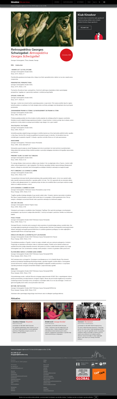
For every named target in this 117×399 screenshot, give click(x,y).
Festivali (46, 371)
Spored (56, 2)
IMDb (12, 65)
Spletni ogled (47, 382)
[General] (91, 310)
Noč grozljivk (47, 379)
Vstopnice (80, 2)
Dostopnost (14, 374)
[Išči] (99, 2)
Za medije (46, 389)
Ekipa (45, 361)
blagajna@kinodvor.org (19, 355)
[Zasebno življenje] (26, 310)
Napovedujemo (68, 2)
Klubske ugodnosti (15, 379)
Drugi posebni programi (50, 384)
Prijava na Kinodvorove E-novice (19, 376)
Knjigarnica (13, 387)
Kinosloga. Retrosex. (49, 378)
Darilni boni (14, 377)
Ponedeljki (46, 374)
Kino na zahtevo (15, 384)
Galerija (13, 389)
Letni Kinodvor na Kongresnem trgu (88, 319)
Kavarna (13, 390)
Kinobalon (46, 366)
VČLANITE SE (84, 27)
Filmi (89, 2)
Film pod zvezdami (48, 376)
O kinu (45, 360)
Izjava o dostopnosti (49, 390)
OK (96, 397)
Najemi (45, 387)
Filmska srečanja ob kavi (50, 373)
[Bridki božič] (58, 310)
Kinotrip (45, 369)
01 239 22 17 (16, 353)
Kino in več (46, 364)
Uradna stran (19, 65)
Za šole (45, 368)
